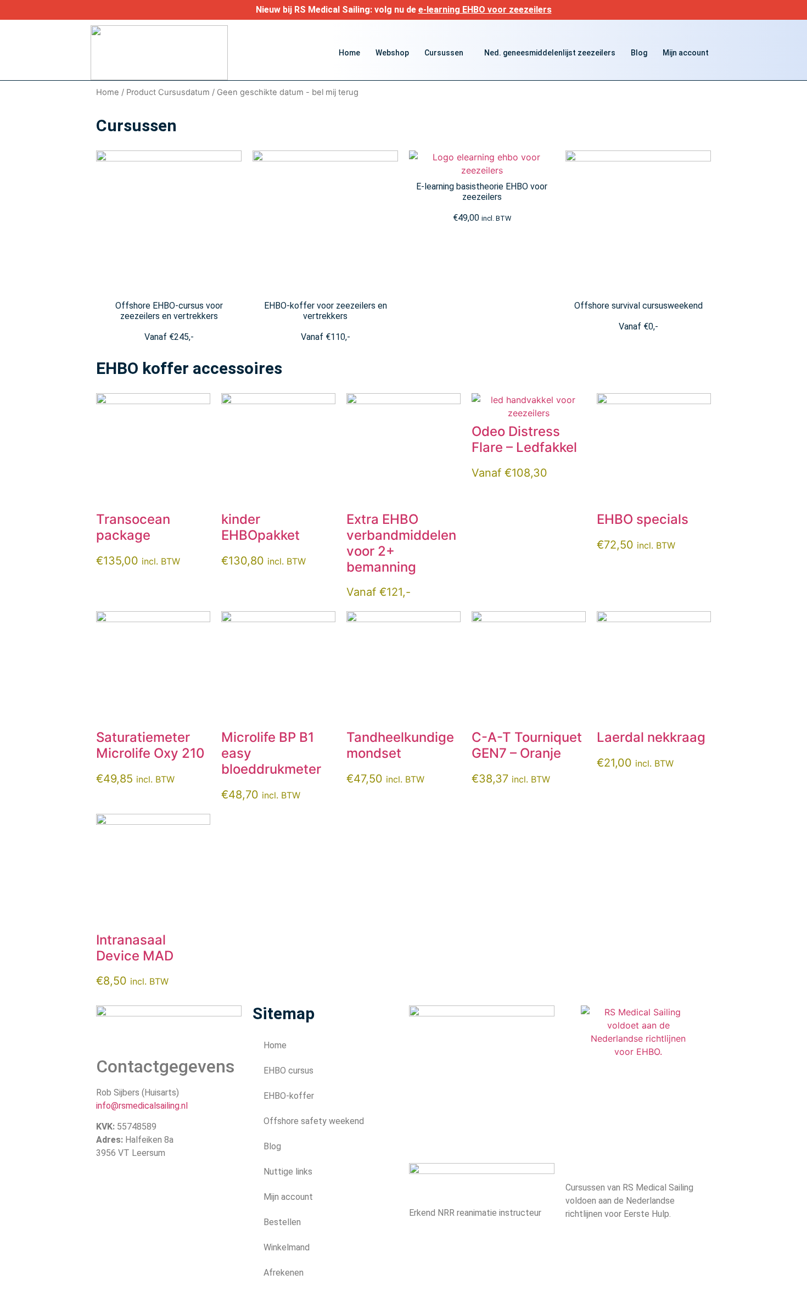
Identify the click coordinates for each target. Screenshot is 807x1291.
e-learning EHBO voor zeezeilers (485, 9)
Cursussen (443, 52)
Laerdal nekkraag (651, 737)
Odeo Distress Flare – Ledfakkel (524, 439)
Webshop (392, 52)
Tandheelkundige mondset (400, 745)
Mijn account (686, 52)
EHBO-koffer (289, 1096)
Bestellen (282, 1222)
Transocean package (133, 527)
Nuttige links (288, 1171)
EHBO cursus (288, 1070)
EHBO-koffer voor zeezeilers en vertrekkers (325, 310)
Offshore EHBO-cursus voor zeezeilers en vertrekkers (169, 310)
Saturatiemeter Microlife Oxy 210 (150, 745)
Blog (639, 52)
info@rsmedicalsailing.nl (142, 1105)
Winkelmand (287, 1247)
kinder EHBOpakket (260, 527)
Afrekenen (284, 1272)
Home (349, 52)
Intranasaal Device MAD (134, 948)
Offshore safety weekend (314, 1121)
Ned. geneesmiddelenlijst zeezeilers (549, 52)
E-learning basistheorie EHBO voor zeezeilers (481, 191)
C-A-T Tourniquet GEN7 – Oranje (527, 745)
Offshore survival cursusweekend (638, 305)
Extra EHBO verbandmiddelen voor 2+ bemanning (401, 542)
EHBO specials (642, 519)
